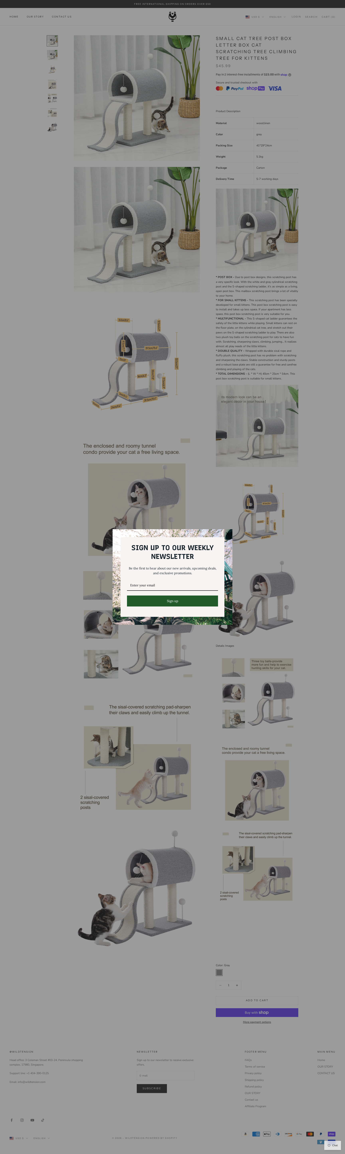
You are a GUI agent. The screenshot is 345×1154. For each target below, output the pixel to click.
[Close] (227, 534)
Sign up (172, 601)
